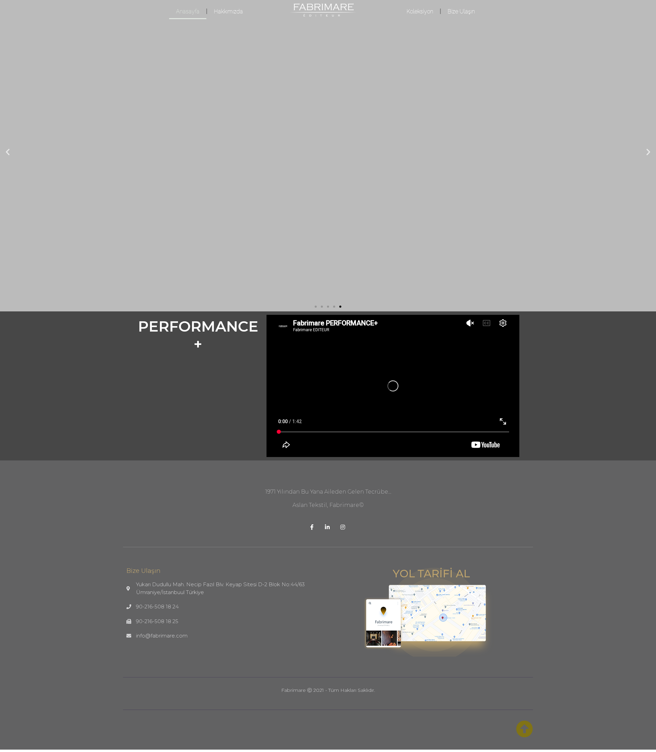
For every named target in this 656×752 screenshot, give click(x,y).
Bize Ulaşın (461, 11)
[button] (316, 307)
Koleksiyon (420, 11)
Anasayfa (188, 11)
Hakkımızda (228, 11)
